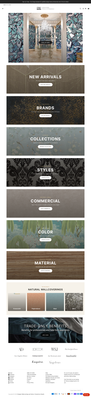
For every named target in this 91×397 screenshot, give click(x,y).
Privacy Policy (30, 382)
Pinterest (11, 379)
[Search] (80, 8)
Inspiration (48, 381)
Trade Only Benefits (31, 374)
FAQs (47, 373)
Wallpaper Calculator (50, 379)
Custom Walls (49, 374)
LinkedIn (11, 377)
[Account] (83, 8)
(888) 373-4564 (7, 4)
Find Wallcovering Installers (52, 376)
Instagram (11, 376)
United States (75, 390)
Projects (29, 379)
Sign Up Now (45, 42)
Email (10, 373)
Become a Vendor (31, 376)
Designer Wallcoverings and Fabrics (25, 394)
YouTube (11, 382)
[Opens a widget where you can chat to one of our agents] (86, 394)
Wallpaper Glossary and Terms (53, 377)
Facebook (11, 374)
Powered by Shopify (39, 394)
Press (28, 381)
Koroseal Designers (50, 382)
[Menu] (3, 8)
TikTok (11, 381)
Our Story (29, 377)
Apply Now (46, 335)
